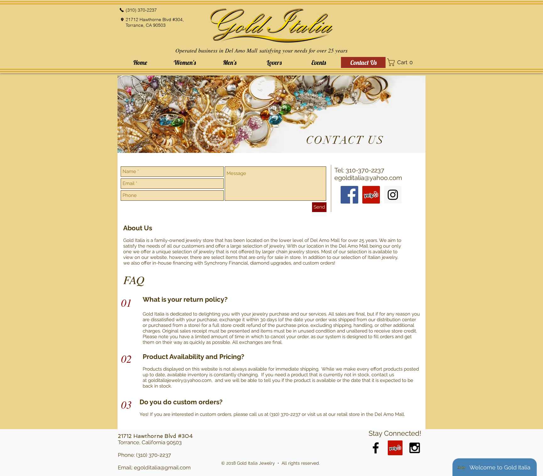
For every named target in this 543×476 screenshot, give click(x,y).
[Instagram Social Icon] (393, 195)
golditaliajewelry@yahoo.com (179, 380)
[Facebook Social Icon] (349, 195)
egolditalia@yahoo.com (368, 178)
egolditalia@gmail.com (162, 467)
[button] (184, 62)
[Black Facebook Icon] (375, 447)
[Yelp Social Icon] (371, 195)
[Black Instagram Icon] (414, 447)
